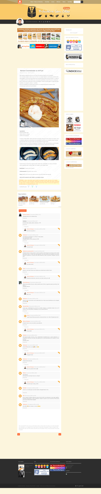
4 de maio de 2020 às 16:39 (35, 321)
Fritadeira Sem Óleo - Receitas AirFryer (25, 485)
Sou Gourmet (69, 467)
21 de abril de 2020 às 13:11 (35, 214)
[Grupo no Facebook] (74, 47)
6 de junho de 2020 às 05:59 (39, 382)
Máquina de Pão (69, 466)
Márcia (24, 373)
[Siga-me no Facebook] (68, 41)
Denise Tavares (26, 214)
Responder (25, 218)
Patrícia (24, 335)
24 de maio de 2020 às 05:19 (39, 367)
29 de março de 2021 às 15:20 (30, 395)
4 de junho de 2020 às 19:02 (31, 372)
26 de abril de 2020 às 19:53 (32, 298)
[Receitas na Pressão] (69, 120)
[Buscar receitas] (82, 2)
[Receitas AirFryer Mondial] (77, 127)
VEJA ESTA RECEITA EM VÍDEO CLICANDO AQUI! (32, 177)
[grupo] (47, 22)
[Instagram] (74, 141)
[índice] (74, 71)
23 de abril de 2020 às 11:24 (39, 292)
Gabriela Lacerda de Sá (28, 251)
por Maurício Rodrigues (31, 21)
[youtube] (43, 22)
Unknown (25, 235)
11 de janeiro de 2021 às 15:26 (32, 388)
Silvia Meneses (26, 282)
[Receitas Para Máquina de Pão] (77, 120)
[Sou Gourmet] (69, 127)
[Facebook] (74, 143)
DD (23, 395)
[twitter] (49, 22)
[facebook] (41, 22)
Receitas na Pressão (70, 465)
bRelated (59, 206)
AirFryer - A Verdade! (28, 472)
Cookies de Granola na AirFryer (33, 203)
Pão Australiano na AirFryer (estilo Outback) (22, 204)
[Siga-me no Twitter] (79, 41)
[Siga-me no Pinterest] (76, 41)
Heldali (24, 388)
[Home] (31, 11)
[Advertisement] (39, 58)
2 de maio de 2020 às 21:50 (35, 315)
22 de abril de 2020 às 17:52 (30, 268)
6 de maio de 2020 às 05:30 (39, 353)
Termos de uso (42, 485)
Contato (37, 485)
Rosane (28, 315)
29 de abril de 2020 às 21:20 (34, 306)
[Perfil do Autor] (20, 22)
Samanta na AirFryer (53, 203)
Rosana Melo (26, 306)
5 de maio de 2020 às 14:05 (32, 345)
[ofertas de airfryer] (39, 46)
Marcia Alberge (26, 321)
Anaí (24, 268)
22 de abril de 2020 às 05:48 (39, 229)
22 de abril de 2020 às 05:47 (39, 262)
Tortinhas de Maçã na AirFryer (44, 203)
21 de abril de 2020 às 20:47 (32, 221)
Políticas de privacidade (50, 485)
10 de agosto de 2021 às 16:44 (33, 404)
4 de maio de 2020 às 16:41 (32, 335)
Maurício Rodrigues (30, 229)
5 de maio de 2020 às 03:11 (39, 329)
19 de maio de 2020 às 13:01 (32, 359)
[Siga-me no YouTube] (73, 41)
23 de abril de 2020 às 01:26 (35, 282)
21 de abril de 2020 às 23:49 (32, 235)
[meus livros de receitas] (39, 35)
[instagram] (39, 22)
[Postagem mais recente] (18, 434)
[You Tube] (74, 139)
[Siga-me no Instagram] (71, 41)
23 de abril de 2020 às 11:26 (39, 276)
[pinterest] (45, 22)
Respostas (26, 226)
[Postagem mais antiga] (60, 434)
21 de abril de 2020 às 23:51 (39, 251)
